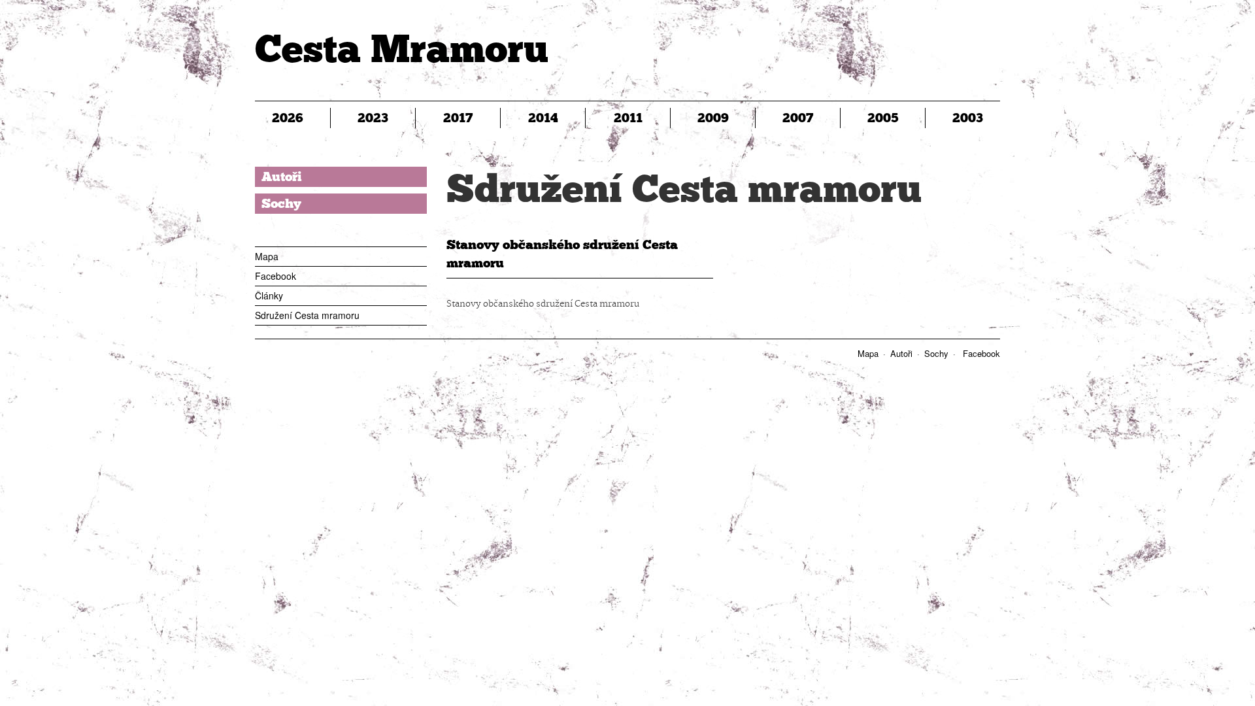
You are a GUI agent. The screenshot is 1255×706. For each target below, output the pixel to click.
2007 (797, 118)
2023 (373, 118)
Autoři (281, 176)
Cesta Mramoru (401, 48)
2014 (543, 118)
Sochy (281, 203)
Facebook (275, 275)
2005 (883, 118)
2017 (458, 118)
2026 (287, 118)
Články (269, 295)
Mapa (266, 256)
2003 (967, 118)
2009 (713, 118)
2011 (628, 118)
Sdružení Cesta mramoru (307, 315)
